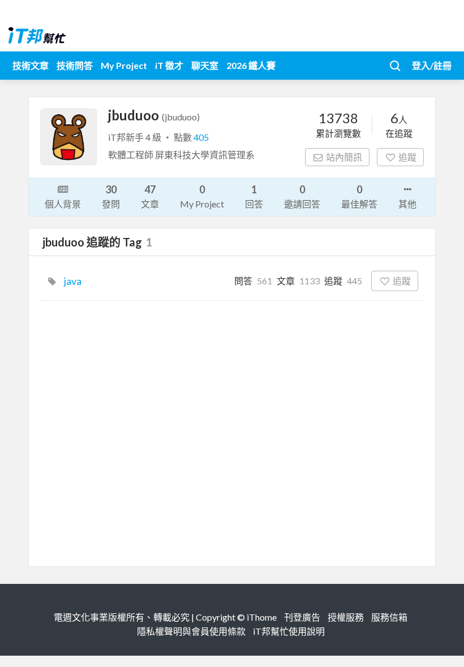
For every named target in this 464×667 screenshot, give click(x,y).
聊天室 (204, 65)
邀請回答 (302, 196)
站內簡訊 (344, 156)
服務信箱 (389, 617)
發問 (111, 196)
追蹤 (407, 156)
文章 (150, 196)
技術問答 (75, 65)
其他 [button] (407, 203)
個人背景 (63, 203)
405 (201, 137)
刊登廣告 (302, 617)
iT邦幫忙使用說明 (289, 631)
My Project (124, 65)
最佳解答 (359, 196)
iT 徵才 (169, 65)
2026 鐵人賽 (251, 65)
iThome (262, 617)
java (72, 281)
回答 (254, 196)
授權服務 (346, 617)
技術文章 (30, 65)
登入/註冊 (432, 65)
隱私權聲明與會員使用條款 (191, 631)
